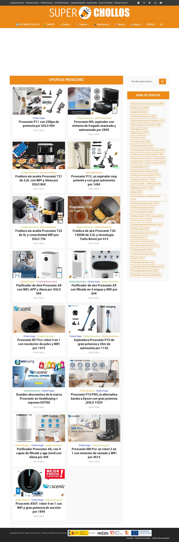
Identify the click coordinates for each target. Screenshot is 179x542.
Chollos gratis (141, 142)
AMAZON (140, 112)
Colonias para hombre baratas (148, 150)
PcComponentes (143, 212)
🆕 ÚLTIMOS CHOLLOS (27, 24)
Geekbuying (140, 167)
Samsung (139, 237)
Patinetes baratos (143, 208)
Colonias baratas (143, 146)
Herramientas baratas (145, 171)
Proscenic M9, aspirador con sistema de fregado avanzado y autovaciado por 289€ (94, 126)
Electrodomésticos (103, 118)
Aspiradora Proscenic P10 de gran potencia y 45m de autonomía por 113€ (94, 344)
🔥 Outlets (64, 24)
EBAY (138, 163)
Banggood (140, 129)
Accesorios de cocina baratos (148, 104)
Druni (160, 158)
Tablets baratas (142, 250)
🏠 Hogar (135, 24)
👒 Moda (119, 24)
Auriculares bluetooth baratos (148, 121)
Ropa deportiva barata (145, 233)
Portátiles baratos (62, 3)
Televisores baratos (144, 254)
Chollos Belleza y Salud (47, 282)
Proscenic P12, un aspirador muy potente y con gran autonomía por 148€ (94, 180)
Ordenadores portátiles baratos (145, 198)
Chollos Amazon (28, 282)
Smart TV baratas (106, 3)
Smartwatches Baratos (145, 245)
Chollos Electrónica (78, 282)
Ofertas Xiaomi (47, 3)
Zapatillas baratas (78, 3)
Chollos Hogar (39, 118)
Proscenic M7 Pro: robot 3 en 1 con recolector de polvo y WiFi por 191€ (38, 344)
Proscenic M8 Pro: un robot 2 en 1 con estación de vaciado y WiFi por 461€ (94, 453)
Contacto (130, 538)
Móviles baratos (32, 3)
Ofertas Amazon (121, 3)
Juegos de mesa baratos (146, 175)
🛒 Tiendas (81, 24)
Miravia (154, 184)
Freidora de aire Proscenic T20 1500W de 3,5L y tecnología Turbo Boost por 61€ (94, 235)
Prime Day (155, 216)
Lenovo (138, 184)
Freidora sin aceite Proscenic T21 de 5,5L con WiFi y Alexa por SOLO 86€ (38, 180)
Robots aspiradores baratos (147, 224)
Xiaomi (138, 258)
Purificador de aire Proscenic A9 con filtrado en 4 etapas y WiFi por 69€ (94, 289)
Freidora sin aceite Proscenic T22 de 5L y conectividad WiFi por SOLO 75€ (38, 235)
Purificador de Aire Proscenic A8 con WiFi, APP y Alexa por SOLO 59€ (39, 289)
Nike (137, 192)
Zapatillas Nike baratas (145, 271)
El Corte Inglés (156, 163)
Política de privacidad (160, 538)
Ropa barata (92, 3)
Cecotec (139, 137)
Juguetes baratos (17, 3)
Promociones (142, 220)
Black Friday (140, 133)
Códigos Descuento (85, 118)
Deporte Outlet (142, 158)
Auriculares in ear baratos (146, 125)
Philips (138, 216)
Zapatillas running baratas (147, 275)
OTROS (150, 24)
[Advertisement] (89, 52)
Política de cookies (142, 538)
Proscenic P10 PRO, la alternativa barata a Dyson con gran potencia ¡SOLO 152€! (94, 398)
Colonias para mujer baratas (148, 154)
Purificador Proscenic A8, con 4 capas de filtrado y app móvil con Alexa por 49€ (38, 453)
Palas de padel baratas (145, 203)
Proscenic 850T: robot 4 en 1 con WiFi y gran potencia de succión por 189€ (39, 507)
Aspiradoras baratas (144, 116)
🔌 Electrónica (101, 24)
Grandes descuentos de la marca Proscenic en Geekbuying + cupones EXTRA (39, 398)
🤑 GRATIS (49, 24)
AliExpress (140, 108)
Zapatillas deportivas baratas (148, 267)
